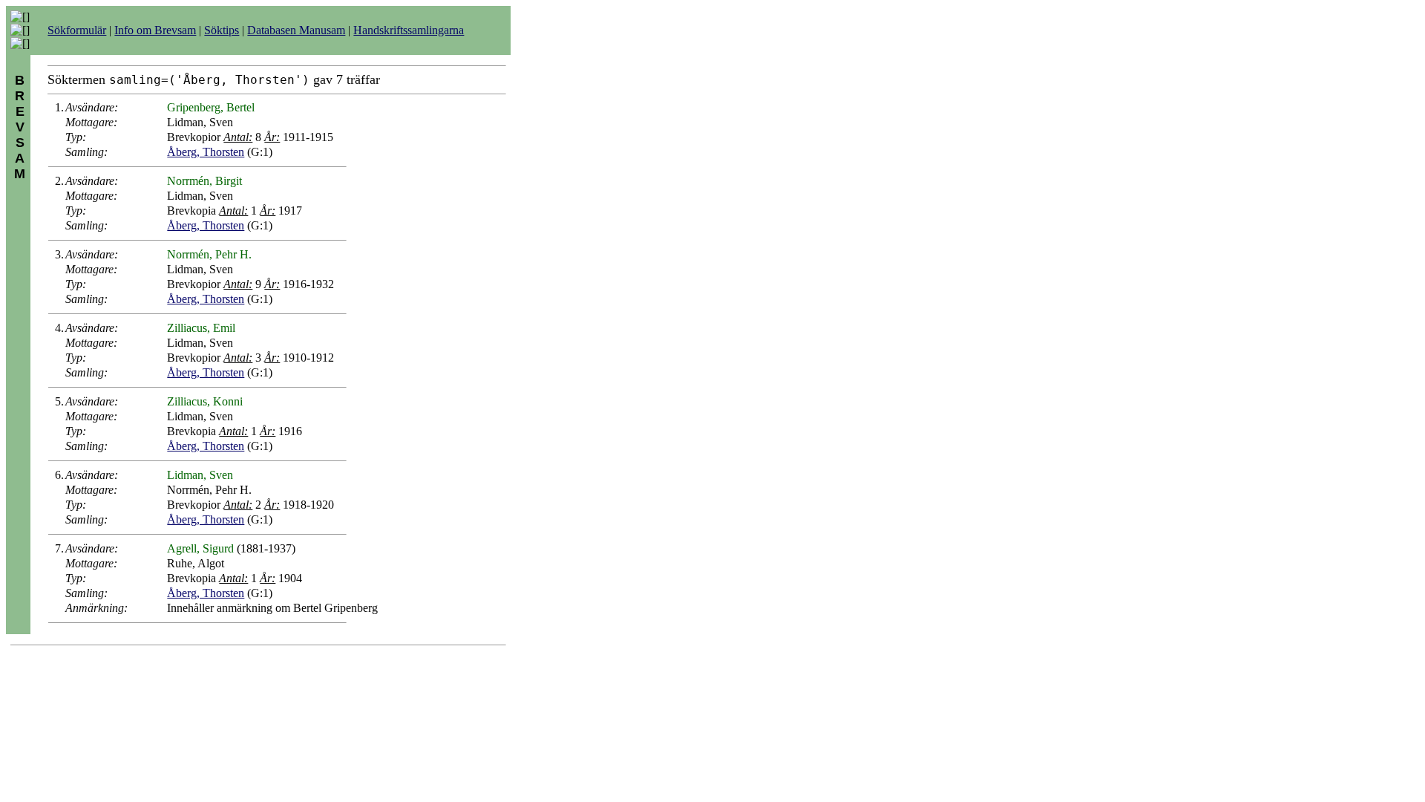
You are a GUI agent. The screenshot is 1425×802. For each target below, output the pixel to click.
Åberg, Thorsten (205, 152)
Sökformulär (77, 30)
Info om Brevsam (155, 30)
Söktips (221, 30)
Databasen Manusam (296, 30)
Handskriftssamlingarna (408, 30)
